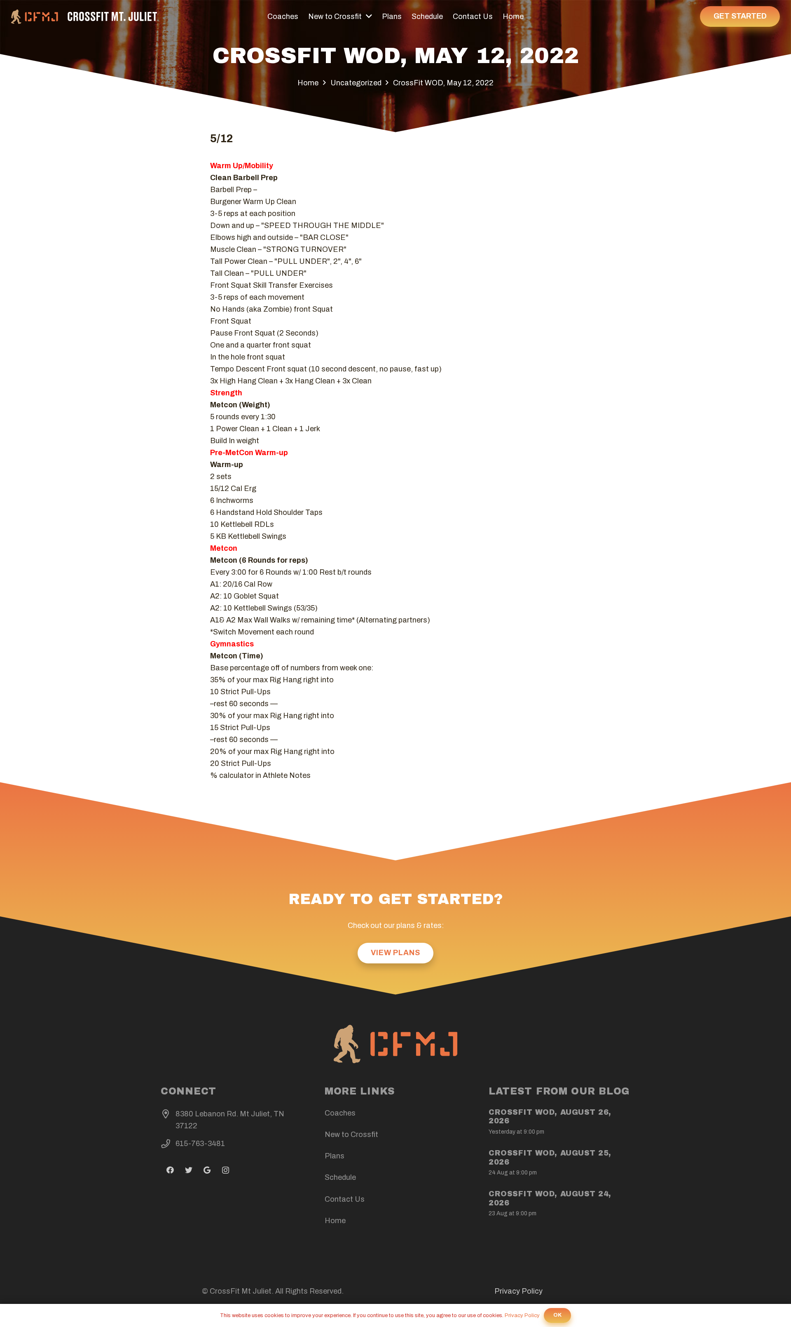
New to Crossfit (351, 1134)
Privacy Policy (518, 1291)
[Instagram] (225, 1170)
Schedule (340, 1177)
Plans (334, 1156)
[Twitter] (188, 1170)
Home (335, 1221)
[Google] (207, 1170)
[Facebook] (170, 1170)
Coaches (340, 1113)
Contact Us (345, 1199)
